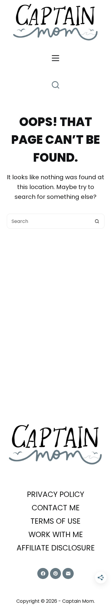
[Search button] (97, 221)
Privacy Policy (55, 495)
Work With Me (55, 535)
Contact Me (56, 508)
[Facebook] (43, 573)
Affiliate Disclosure (56, 548)
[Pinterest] (55, 573)
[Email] (68, 573)
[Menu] (55, 58)
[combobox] (48, 221)
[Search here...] (55, 85)
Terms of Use (55, 521)
